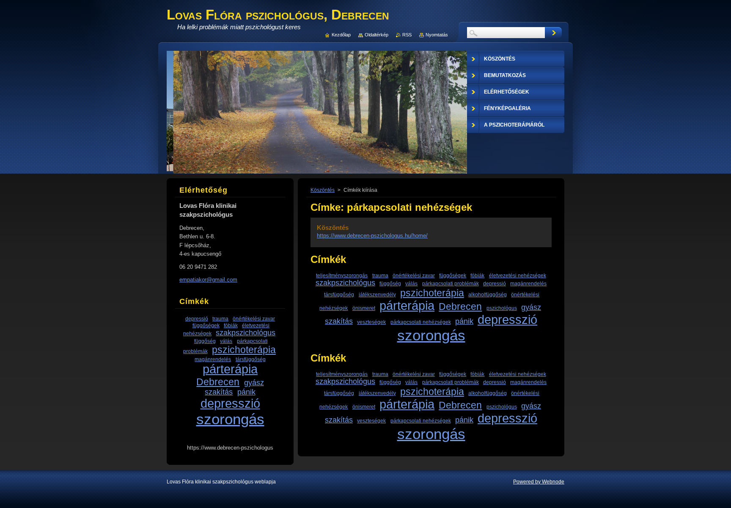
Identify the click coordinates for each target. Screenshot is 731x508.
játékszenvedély (377, 294)
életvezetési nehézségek (517, 275)
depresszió (507, 319)
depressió (494, 283)
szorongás (431, 335)
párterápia (406, 305)
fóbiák (477, 275)
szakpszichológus (345, 283)
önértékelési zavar (414, 275)
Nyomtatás (437, 34)
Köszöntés (323, 190)
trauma (380, 275)
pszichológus (501, 308)
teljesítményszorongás (342, 275)
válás (411, 283)
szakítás (339, 321)
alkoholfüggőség (487, 294)
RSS (407, 34)
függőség (390, 283)
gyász (531, 307)
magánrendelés (528, 283)
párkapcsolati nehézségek (420, 322)
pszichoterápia (432, 292)
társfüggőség (339, 294)
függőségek (452, 275)
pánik (464, 321)
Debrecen (460, 306)
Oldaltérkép (376, 34)
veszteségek (371, 322)
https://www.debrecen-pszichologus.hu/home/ (372, 235)
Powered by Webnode (538, 481)
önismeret (363, 308)
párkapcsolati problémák (450, 283)
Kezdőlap (341, 34)
